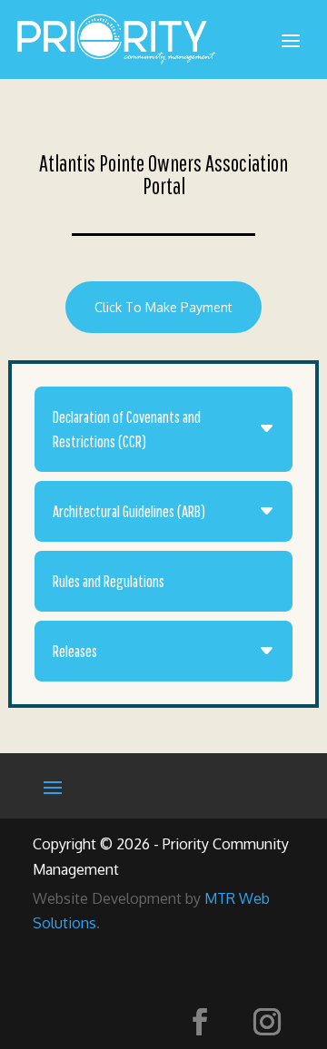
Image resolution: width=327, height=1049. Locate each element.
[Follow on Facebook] (200, 1022)
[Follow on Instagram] (267, 1022)
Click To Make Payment (163, 307)
